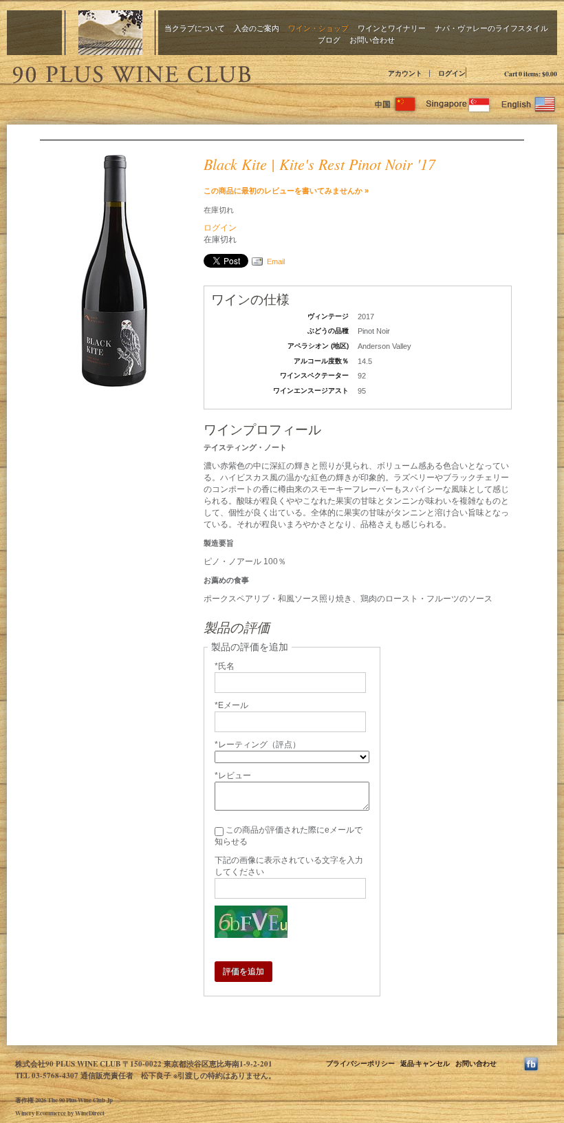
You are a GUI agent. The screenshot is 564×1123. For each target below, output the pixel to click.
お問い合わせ (372, 39)
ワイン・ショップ (318, 28)
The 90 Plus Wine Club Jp (130, 72)
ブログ (329, 39)
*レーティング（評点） (258, 744)
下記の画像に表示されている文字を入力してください (289, 866)
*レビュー (233, 775)
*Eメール (231, 705)
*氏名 (225, 666)
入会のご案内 (256, 28)
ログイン (452, 73)
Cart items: (530, 73)
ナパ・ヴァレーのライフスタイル (491, 28)
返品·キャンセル (425, 1063)
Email (276, 261)
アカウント (405, 73)
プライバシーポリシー (360, 1063)
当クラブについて (194, 28)
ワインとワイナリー (392, 28)
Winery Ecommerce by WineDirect (60, 1113)
